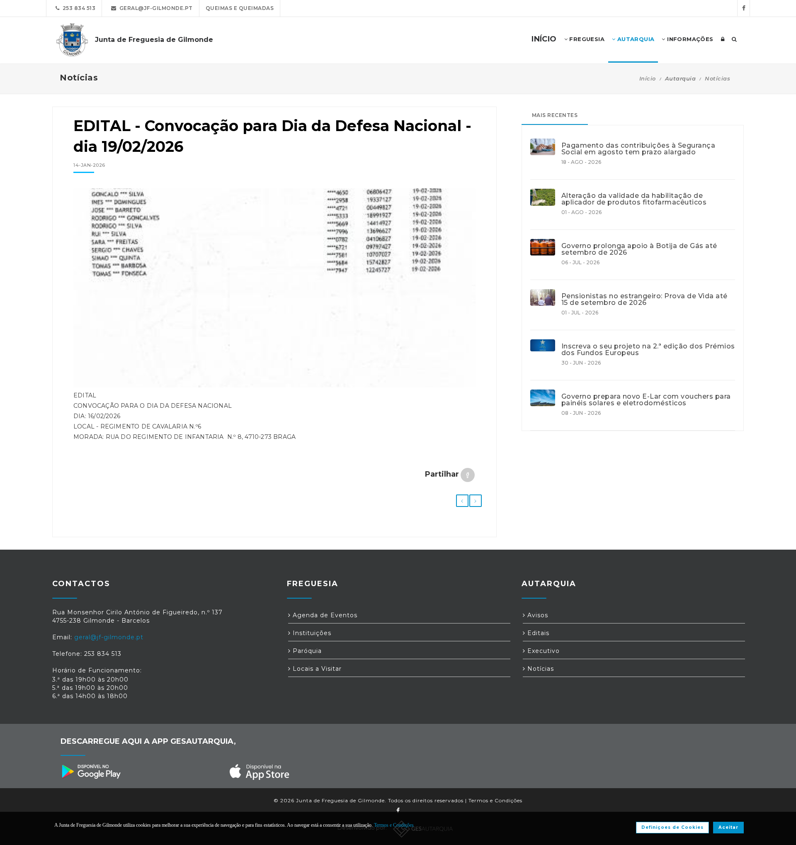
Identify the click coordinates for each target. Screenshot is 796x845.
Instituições (311, 633)
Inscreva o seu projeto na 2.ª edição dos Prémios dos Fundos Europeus (648, 349)
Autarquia (634, 39)
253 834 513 (78, 8)
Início (647, 78)
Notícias (717, 78)
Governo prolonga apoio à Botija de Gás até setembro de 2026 (639, 249)
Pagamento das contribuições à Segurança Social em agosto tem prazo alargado (638, 149)
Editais (537, 633)
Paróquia (306, 651)
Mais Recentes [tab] (555, 115)
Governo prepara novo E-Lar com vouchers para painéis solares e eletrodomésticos (646, 400)
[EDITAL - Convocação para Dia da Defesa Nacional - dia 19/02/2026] (274, 292)
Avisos (536, 615)
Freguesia (586, 39)
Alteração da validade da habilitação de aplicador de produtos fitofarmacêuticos (634, 199)
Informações (689, 39)
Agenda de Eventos (324, 615)
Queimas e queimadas (240, 8)
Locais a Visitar (316, 668)
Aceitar (728, 827)
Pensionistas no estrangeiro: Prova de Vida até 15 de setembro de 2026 (644, 299)
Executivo (542, 651)
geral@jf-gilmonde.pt (154, 8)
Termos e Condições (495, 800)
